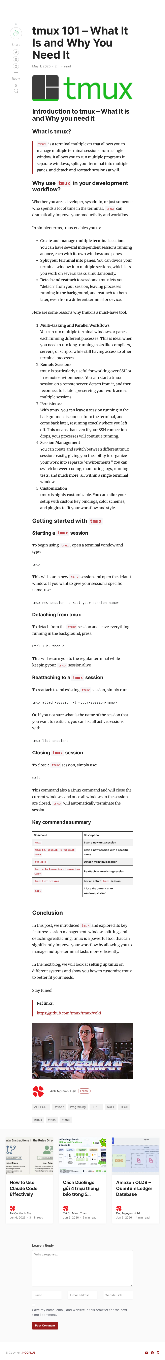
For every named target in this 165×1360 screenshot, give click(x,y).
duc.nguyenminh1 (128, 1213)
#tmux (66, 1119)
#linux (38, 1119)
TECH (124, 1107)
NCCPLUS (29, 1352)
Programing (78, 1107)
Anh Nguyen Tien (69, 1091)
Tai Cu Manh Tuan (21, 1213)
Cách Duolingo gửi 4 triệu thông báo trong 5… (81, 1188)
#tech (52, 1119)
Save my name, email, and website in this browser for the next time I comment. (79, 1312)
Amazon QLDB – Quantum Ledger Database (134, 1188)
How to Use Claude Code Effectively (23, 1188)
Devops (59, 1107)
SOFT (110, 1107)
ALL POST (41, 1107)
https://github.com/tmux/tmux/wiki (69, 1013)
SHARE (96, 1107)
